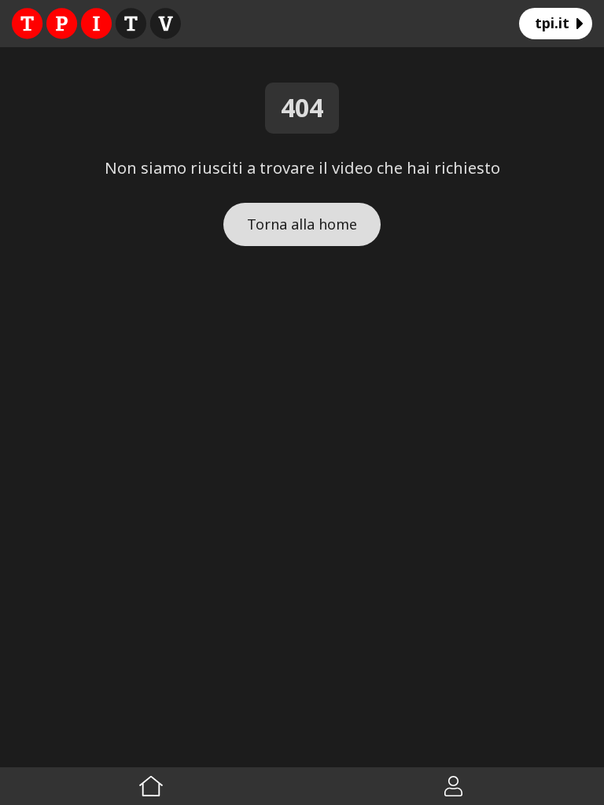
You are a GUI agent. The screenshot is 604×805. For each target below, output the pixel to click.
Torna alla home (302, 224)
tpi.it (552, 22)
